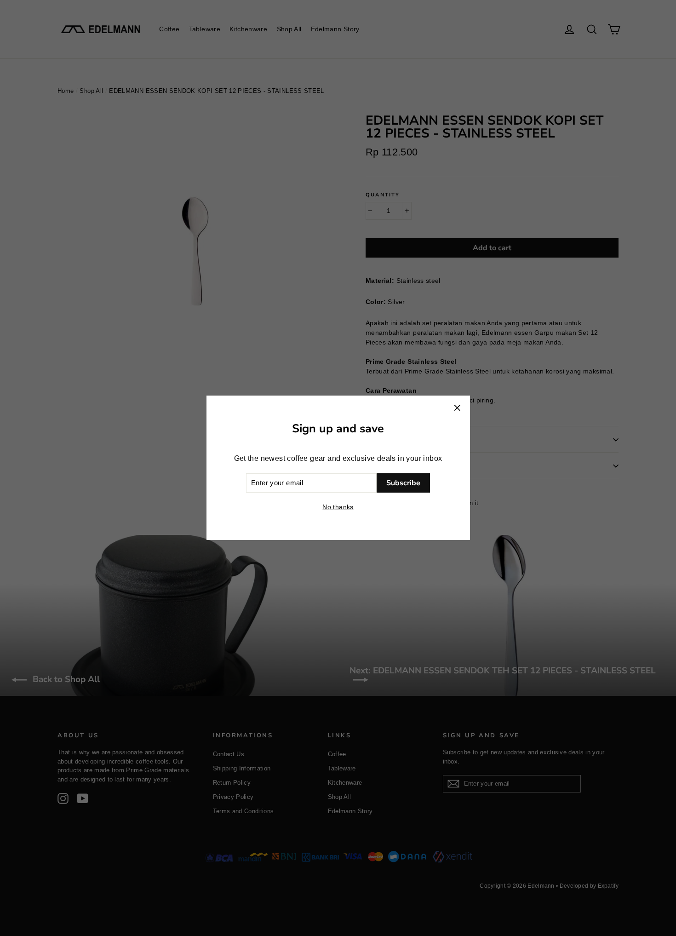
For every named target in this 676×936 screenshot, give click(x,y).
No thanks (337, 507)
